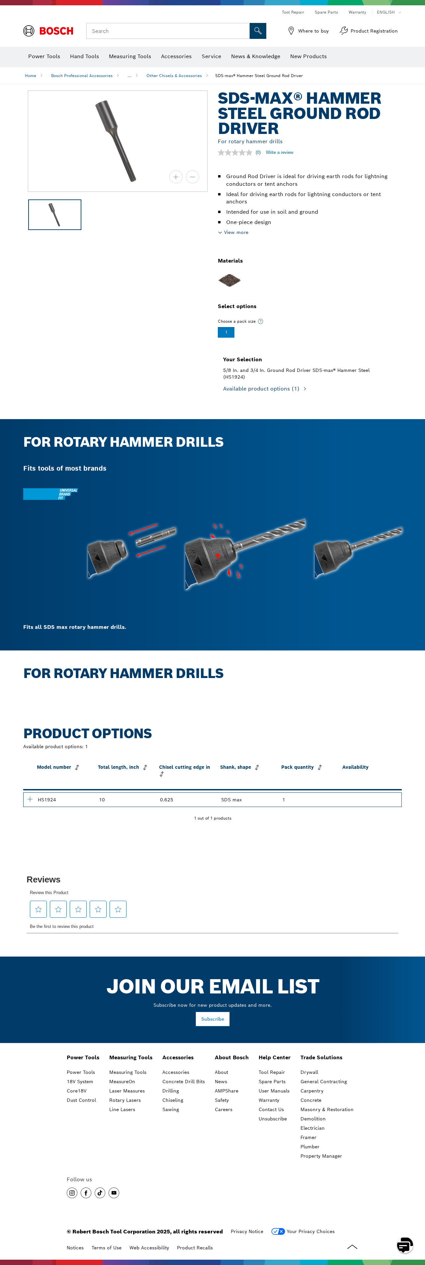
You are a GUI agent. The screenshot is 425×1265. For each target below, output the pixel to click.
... (129, 75)
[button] (72, 1193)
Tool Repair (293, 12)
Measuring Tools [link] (130, 1057)
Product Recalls (195, 1248)
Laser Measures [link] (127, 1091)
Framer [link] (308, 1137)
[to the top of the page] (415, 1226)
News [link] (221, 1082)
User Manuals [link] (274, 1091)
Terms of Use (107, 1248)
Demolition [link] (313, 1119)
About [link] (221, 1072)
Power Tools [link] (83, 1057)
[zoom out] (192, 176)
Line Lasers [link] (122, 1109)
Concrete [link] (310, 1100)
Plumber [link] (309, 1147)
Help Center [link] (275, 1057)
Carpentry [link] (311, 1091)
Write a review (279, 152)
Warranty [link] (269, 1100)
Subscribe (212, 1019)
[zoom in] (176, 176)
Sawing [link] (170, 1109)
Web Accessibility (149, 1248)
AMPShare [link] (226, 1091)
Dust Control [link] (81, 1100)
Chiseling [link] (172, 1100)
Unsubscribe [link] (273, 1119)
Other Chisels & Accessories (174, 75)
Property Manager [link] (321, 1156)
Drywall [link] (309, 1072)
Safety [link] (222, 1100)
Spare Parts (326, 12)
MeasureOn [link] (122, 1082)
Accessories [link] (178, 1057)
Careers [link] (223, 1109)
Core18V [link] (76, 1091)
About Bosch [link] (232, 1057)
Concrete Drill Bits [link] (183, 1082)
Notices (75, 1248)
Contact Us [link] (271, 1109)
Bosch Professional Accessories (82, 75)
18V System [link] (80, 1082)
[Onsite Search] (258, 31)
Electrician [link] (312, 1128)
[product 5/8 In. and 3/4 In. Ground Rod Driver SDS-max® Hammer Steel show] (30, 799)
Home (30, 75)
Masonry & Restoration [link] (327, 1109)
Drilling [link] (170, 1091)
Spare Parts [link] (272, 1082)
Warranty (357, 12)
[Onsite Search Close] (244, 31)
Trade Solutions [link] (321, 1057)
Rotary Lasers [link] (125, 1100)
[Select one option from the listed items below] (261, 321)
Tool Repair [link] (272, 1072)
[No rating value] (237, 152)
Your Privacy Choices (311, 1231)
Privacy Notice (247, 1231)
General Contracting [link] (323, 1082)
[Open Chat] (405, 1245)
